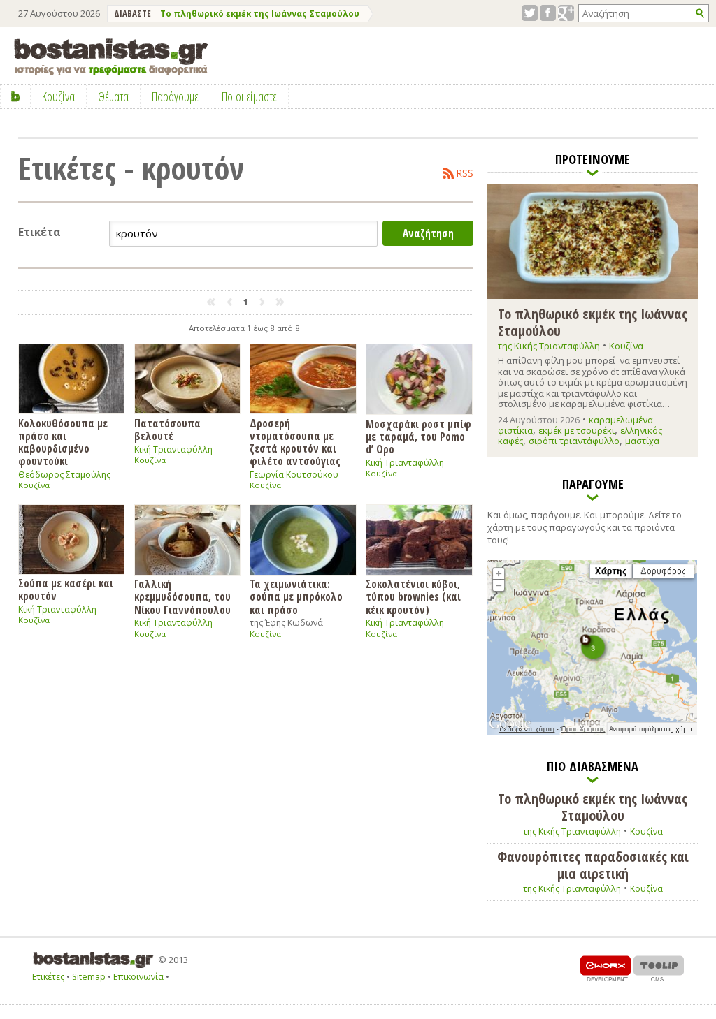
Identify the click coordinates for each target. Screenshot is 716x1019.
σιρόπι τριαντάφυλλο (574, 440)
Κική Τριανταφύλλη (173, 449)
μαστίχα (642, 440)
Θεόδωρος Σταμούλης (64, 475)
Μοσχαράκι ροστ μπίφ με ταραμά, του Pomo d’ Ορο (418, 436)
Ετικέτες (48, 977)
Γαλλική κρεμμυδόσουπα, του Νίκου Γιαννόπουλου (182, 596)
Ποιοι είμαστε (249, 96)
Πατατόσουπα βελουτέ (167, 429)
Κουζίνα (34, 485)
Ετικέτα (39, 232)
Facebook (548, 13)
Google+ (566, 13)
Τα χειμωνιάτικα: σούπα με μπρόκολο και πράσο (296, 596)
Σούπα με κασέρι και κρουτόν (65, 589)
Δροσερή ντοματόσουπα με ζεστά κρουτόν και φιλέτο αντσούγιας (295, 442)
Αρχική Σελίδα (16, 96)
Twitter (530, 13)
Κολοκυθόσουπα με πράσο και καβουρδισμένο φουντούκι (63, 442)
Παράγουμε (175, 96)
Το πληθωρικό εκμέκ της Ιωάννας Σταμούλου (259, 13)
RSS (465, 173)
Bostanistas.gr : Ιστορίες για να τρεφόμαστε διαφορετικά (111, 56)
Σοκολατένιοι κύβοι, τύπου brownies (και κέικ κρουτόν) (413, 596)
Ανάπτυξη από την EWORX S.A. (605, 968)
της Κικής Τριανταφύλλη (549, 345)
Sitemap (89, 977)
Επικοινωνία (138, 977)
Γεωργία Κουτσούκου (294, 475)
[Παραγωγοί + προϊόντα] (592, 732)
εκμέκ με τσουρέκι (576, 430)
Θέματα (113, 96)
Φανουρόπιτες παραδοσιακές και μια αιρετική (593, 865)
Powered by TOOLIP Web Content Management (658, 968)
